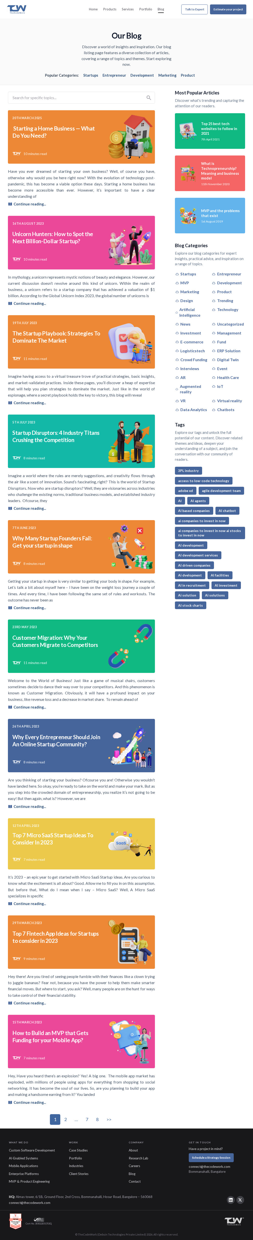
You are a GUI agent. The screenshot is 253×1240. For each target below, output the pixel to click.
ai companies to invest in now (202, 521)
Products (109, 9)
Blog (161, 9)
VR (183, 400)
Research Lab (138, 1158)
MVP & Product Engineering (29, 1181)
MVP (184, 282)
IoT (220, 386)
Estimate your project (228, 9)
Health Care (228, 377)
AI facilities (220, 575)
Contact (135, 1181)
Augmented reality (190, 389)
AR (183, 377)
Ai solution (187, 595)
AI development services (198, 555)
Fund (221, 341)
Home (93, 9)
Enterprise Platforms (24, 1174)
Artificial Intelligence (189, 312)
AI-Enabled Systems (23, 1158)
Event (222, 368)
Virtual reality (229, 400)
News (185, 324)
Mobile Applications (23, 1166)
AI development (191, 545)
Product (188, 75)
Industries (76, 1166)
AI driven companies (194, 565)
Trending (225, 300)
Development (142, 75)
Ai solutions (215, 595)
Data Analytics (193, 409)
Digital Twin (228, 359)
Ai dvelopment (190, 575)
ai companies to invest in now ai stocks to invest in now (209, 533)
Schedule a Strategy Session (211, 1157)
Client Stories (78, 1174)
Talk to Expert (194, 9)
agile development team (221, 491)
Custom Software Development (32, 1150)
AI (180, 501)
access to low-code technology (203, 481)
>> (108, 1119)
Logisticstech (192, 350)
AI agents (198, 501)
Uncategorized (230, 324)
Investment (190, 333)
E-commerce (191, 341)
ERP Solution (228, 350)
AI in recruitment (192, 585)
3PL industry (188, 471)
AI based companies (194, 511)
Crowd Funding (193, 359)
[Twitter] (240, 1200)
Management (229, 333)
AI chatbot (227, 511)
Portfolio (145, 9)
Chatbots (225, 409)
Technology (227, 309)
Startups (90, 75)
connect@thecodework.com (209, 1167)
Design (186, 300)
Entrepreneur (114, 75)
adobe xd (185, 491)
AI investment (226, 585)
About (133, 1150)
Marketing (167, 75)
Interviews (189, 368)
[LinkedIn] (231, 1200)
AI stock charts (190, 605)
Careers (134, 1166)
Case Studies (78, 1150)
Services (128, 9)
